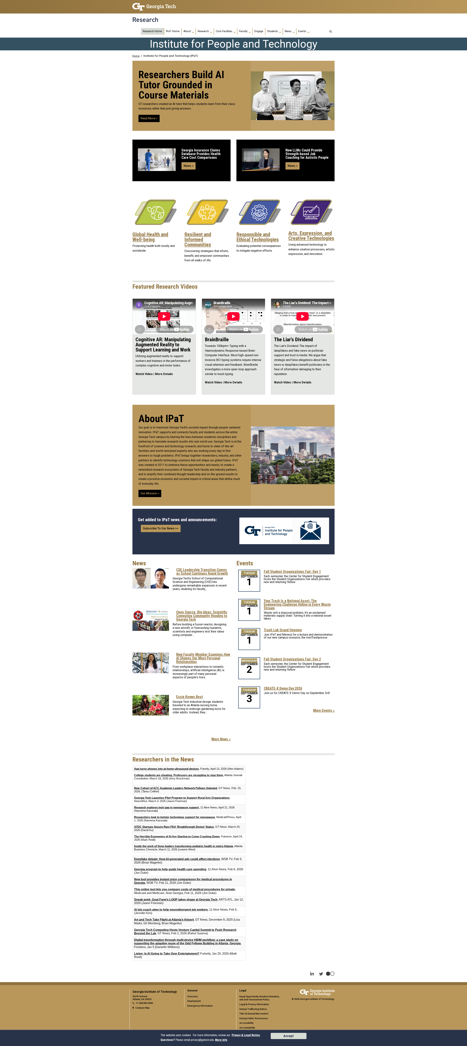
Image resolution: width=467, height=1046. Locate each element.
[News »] (157, 159)
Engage (258, 31)
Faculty (243, 31)
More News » (221, 739)
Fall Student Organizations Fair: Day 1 (292, 571)
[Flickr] (330, 971)
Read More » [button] (149, 118)
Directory (192, 996)
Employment (194, 1001)
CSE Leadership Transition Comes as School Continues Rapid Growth (202, 571)
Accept (288, 1036)
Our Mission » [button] (150, 493)
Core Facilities (224, 31)
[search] (330, 31)
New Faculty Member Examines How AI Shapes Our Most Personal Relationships (203, 658)
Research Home (152, 31)
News (288, 31)
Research (145, 19)
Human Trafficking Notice (253, 1009)
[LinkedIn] (312, 971)
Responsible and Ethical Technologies (257, 237)
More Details (164, 374)
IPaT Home (173, 31)
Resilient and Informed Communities (197, 239)
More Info (221, 1040)
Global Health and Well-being (150, 237)
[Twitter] (321, 971)
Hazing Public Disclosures (253, 1018)
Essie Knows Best (189, 697)
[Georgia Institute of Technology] (154, 5)
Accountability (247, 1027)
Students (272, 31)
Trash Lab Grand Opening (283, 630)
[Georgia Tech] (317, 992)
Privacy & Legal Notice (246, 1035)
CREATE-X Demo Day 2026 (283, 688)
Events (302, 31)
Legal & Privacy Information (254, 1004)
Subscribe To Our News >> (160, 528)
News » (188, 166)
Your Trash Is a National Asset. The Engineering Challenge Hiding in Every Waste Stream (297, 604)
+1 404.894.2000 (144, 1003)
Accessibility (246, 1023)
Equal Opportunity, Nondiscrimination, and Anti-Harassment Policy (259, 998)
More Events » (324, 710)
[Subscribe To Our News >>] (284, 531)
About (187, 31)
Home (136, 56)
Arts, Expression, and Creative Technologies (311, 236)
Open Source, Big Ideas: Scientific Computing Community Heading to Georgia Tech (201, 615)
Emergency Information (200, 1005)
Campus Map (142, 1007)
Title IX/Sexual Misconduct (253, 1013)
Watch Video (144, 374)
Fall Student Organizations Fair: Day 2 (292, 659)
